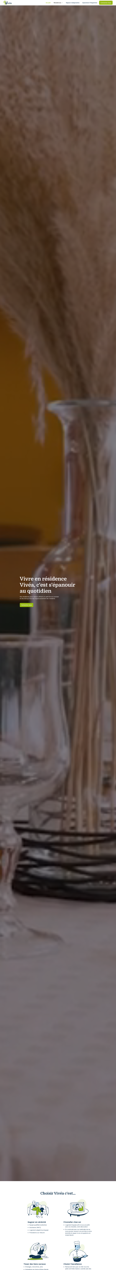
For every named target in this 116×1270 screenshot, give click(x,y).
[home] (7, 2)
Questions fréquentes (89, 3)
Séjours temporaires (72, 3)
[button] (58, 3)
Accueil (48, 3)
